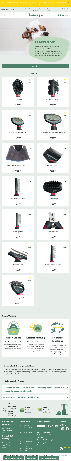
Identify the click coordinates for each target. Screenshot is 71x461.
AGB (49, 435)
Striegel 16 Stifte (18, 265)
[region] (35, 3)
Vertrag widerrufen (45, 443)
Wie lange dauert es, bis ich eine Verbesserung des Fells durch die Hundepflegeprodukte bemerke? (33, 389)
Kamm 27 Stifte (18, 232)
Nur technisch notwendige (13, 458)
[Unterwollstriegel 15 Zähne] (18, 286)
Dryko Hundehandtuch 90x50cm (18, 165)
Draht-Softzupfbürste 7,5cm (18, 132)
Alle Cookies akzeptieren (49, 458)
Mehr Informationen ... (61, 455)
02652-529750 (12, 416)
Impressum (46, 432)
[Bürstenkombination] (53, 87)
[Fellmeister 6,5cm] (53, 154)
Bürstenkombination (53, 99)
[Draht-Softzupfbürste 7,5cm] (18, 121)
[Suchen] (4, 15)
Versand (40, 437)
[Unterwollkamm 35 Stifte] (53, 253)
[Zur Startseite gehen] (35, 15)
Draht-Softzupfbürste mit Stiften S (53, 132)
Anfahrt (4, 433)
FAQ (38, 432)
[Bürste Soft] (18, 87)
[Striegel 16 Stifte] (18, 253)
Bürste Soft (18, 99)
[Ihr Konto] (60, 14)
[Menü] (2, 15)
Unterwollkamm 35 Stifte (53, 265)
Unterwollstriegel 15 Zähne (18, 298)
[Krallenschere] (53, 220)
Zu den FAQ (46, 412)
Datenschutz (41, 435)
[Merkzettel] (58, 14)
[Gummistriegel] (53, 187)
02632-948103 (12, 408)
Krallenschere (53, 232)
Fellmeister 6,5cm (53, 165)
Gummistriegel (53, 199)
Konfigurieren (31, 458)
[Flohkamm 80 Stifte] (18, 187)
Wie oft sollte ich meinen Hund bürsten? (21, 397)
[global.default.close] (68, 2)
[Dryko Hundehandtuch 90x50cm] (18, 154)
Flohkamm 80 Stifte (18, 199)
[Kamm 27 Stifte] (18, 220)
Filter (36, 66)
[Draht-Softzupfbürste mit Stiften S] (53, 121)
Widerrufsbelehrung (44, 440)
